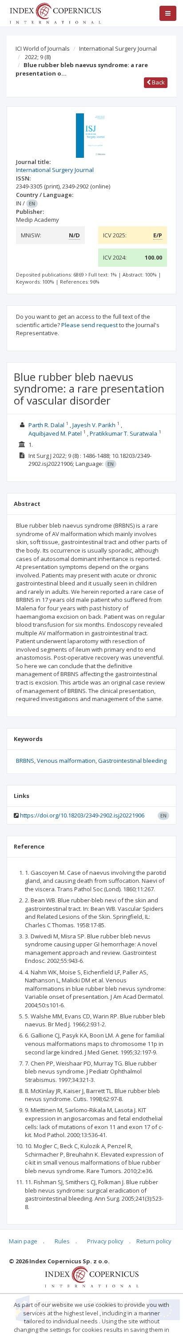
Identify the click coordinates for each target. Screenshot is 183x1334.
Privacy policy (105, 1241)
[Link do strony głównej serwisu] (55, 12)
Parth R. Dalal (46, 425)
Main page (23, 1241)
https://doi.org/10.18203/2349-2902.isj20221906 (82, 815)
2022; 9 (38, 57)
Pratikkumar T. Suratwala (123, 433)
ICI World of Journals (43, 48)
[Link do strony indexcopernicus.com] (92, 1276)
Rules (62, 1241)
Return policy (153, 1241)
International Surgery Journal (118, 48)
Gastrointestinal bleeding (132, 761)
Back (158, 82)
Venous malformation (66, 761)
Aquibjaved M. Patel (55, 433)
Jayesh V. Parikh (93, 425)
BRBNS (25, 761)
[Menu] (167, 13)
